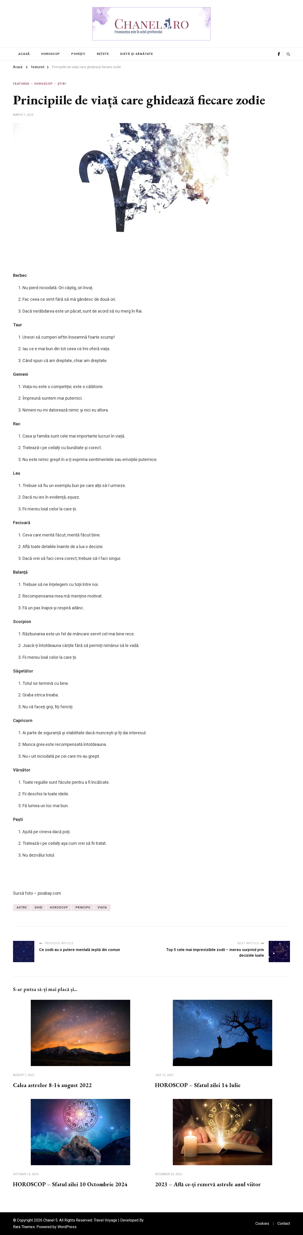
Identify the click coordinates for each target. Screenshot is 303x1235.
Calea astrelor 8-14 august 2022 (52, 1085)
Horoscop (50, 54)
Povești (78, 54)
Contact (283, 1223)
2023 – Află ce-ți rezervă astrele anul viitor (208, 1184)
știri (62, 83)
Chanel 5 (50, 1220)
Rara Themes (24, 1227)
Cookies (262, 1223)
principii (83, 907)
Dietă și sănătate (136, 54)
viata (102, 907)
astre (22, 907)
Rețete (103, 54)
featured (21, 83)
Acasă (24, 54)
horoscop (59, 907)
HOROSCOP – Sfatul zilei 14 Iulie (198, 1085)
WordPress (67, 1227)
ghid (38, 907)
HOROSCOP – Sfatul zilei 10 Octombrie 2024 (70, 1184)
